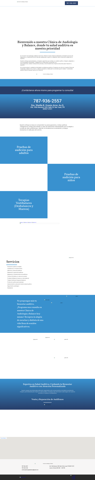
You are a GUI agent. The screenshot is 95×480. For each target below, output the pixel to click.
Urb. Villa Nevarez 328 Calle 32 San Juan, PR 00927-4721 (47, 108)
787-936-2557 (47, 101)
